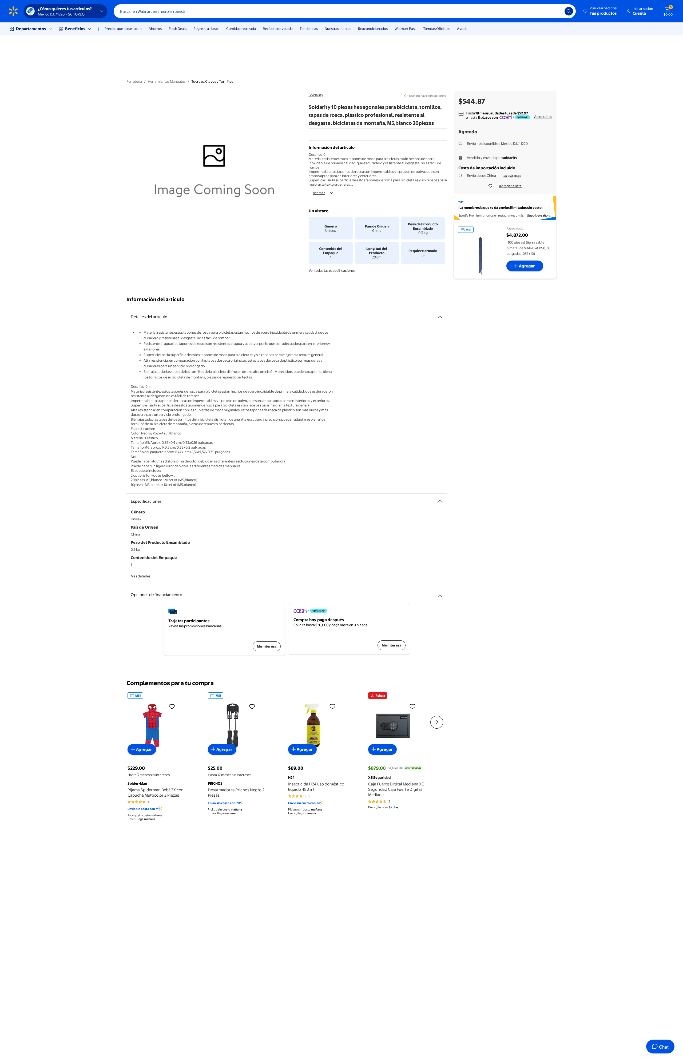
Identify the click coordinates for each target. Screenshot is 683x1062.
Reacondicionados (373, 28)
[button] (600, 11)
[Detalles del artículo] (440, 317)
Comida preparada (241, 28)
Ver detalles (543, 116)
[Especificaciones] (440, 501)
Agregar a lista (510, 186)
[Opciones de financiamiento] (440, 593)
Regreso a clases (206, 28)
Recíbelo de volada (278, 28)
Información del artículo (155, 299)
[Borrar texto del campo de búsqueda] (556, 11)
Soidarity (316, 95)
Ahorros (155, 28)
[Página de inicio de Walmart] (13, 11)
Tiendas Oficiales (436, 28)
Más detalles (140, 576)
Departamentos (31, 28)
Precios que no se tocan (123, 28)
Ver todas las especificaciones (332, 270)
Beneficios (75, 28)
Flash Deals (177, 28)
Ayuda (462, 28)
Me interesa (266, 646)
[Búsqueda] (569, 11)
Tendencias (309, 28)
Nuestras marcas (338, 28)
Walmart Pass (405, 28)
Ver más (319, 193)
